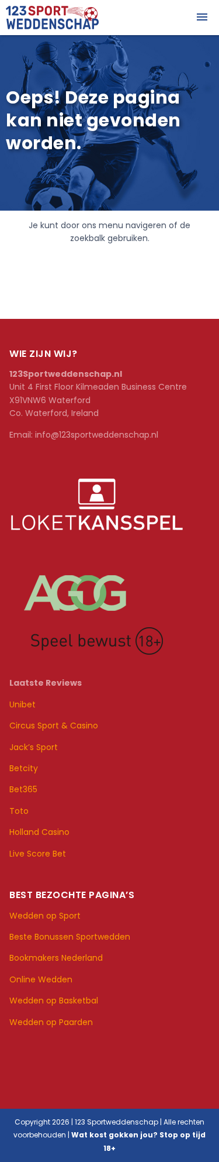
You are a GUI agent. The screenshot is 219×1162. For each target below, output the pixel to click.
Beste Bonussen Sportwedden (69, 937)
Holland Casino (39, 832)
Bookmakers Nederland (56, 958)
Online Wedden (40, 979)
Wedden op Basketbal (54, 1000)
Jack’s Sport (33, 747)
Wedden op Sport (45, 916)
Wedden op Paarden (52, 1022)
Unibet (22, 704)
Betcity (23, 768)
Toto (19, 811)
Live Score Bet (37, 854)
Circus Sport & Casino (53, 725)
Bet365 (23, 789)
